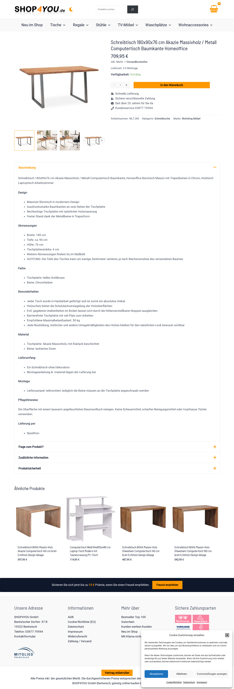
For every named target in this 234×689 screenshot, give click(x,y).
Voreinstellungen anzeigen (212, 673)
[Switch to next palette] (71, 9)
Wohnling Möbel (191, 118)
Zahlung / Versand (79, 641)
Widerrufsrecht (77, 636)
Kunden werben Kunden (136, 626)
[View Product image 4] (92, 140)
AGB (71, 617)
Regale (78, 25)
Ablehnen (181, 673)
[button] (227, 635)
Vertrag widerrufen (117, 672)
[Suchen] (132, 9)
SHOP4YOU (79, 683)
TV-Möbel (126, 25)
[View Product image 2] (47, 140)
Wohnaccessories (193, 25)
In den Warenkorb (171, 85)
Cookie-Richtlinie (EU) (82, 622)
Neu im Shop (32, 25)
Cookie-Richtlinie (174, 682)
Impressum (202, 682)
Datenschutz (189, 682)
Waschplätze (156, 25)
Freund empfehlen (167, 585)
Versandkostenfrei (136, 61)
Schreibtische (162, 118)
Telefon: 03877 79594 (28, 631)
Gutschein (127, 622)
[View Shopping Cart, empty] (214, 9)
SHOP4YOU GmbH (26, 617)
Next (101, 140)
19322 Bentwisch (25, 626)
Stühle (101, 25)
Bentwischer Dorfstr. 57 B (30, 622)
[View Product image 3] (70, 140)
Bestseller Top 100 (133, 617)
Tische (55, 25)
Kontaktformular (25, 636)
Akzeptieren (156, 673)
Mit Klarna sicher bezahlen (138, 636)
